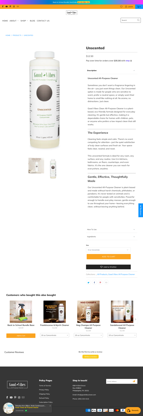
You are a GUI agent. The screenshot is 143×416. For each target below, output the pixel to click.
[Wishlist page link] (121, 7)
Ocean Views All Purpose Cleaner (26, 407)
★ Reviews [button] (140, 210)
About (13, 21)
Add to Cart (21, 336)
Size (87, 245)
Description (92, 70)
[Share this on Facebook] (94, 282)
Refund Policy (44, 398)
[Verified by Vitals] (26, 411)
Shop (23, 21)
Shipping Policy (44, 394)
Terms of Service (45, 386)
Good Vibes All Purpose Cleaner (121, 274)
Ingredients (91, 237)
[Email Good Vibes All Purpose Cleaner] (18, 7)
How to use (92, 229)
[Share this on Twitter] (88, 282)
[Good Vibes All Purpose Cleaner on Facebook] (3, 7)
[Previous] (7, 99)
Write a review (90, 357)
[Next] (82, 99)
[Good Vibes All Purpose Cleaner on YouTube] (6, 7)
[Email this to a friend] (106, 282)
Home (5, 21)
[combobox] (54, 335)
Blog (32, 21)
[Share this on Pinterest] (100, 282)
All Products (102, 274)
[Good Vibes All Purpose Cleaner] (71, 13)
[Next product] (135, 319)
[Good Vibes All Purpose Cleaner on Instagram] (14, 7)
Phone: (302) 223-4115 (81, 399)
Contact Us (43, 21)
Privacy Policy (44, 390)
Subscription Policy (46, 402)
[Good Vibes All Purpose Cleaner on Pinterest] (10, 7)
